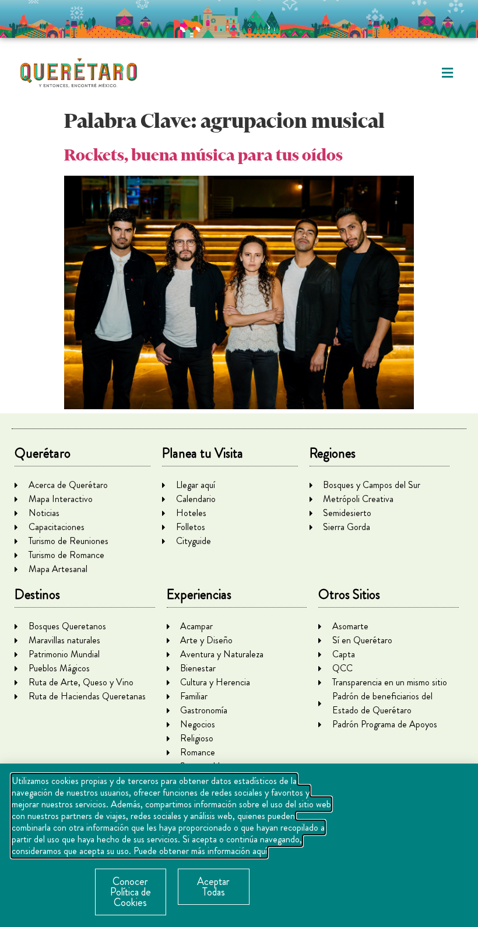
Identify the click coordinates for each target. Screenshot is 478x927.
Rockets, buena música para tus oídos (203, 155)
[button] (447, 73)
